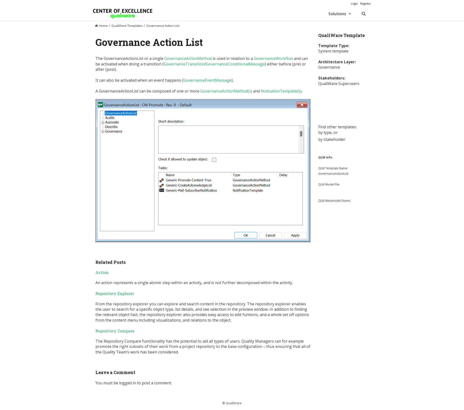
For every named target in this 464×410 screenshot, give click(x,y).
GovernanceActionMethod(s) (226, 91)
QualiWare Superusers (338, 83)
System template (333, 51)
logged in (127, 383)
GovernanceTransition (184, 64)
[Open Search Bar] (363, 14)
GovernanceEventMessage (207, 80)
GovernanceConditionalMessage (235, 64)
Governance (329, 67)
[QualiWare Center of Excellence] (123, 14)
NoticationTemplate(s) (281, 91)
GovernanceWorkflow (273, 58)
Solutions (337, 13)
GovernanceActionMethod (188, 58)
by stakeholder (331, 139)
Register (365, 3)
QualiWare (234, 403)
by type (325, 132)
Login (354, 3)
